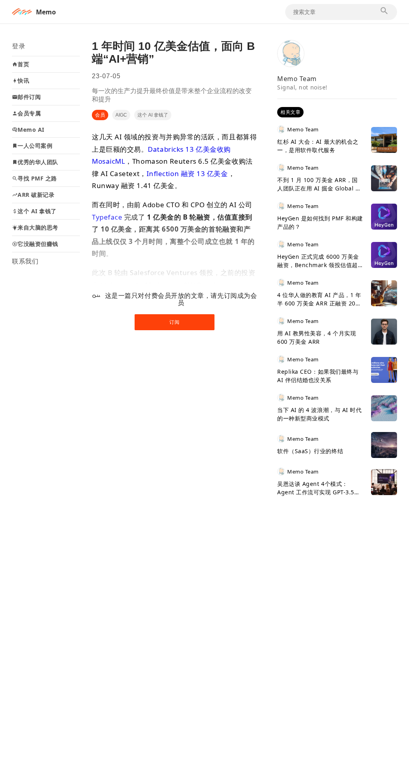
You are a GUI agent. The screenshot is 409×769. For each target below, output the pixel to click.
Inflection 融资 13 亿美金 (187, 173)
